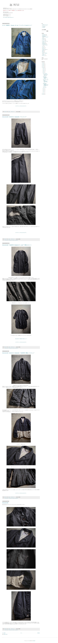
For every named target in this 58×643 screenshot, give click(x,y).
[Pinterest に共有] (19, 111)
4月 (43, 89)
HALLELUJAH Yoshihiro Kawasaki (45, 36)
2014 (43, 94)
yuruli (43, 47)
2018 (43, 65)
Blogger (34, 640)
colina (43, 39)
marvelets (43, 34)
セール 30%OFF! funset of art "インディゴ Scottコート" (17, 25)
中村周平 (43, 54)
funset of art (44, 41)
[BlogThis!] (17, 111)
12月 (44, 68)
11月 (44, 69)
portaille (43, 43)
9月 (43, 71)
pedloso (43, 42)
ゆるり (43, 48)
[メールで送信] (16, 111)
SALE (43, 52)
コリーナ (43, 40)
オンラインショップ (44, 25)
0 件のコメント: (13, 111)
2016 (43, 67)
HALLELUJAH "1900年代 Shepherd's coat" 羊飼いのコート (17, 245)
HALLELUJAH (5, 503)
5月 (43, 88)
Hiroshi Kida (44, 49)
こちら (15, 10)
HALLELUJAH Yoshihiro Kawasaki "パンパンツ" (14, 117)
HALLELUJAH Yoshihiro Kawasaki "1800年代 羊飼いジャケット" (18, 353)
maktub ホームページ (45, 24)
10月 (44, 70)
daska (43, 38)
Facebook (43, 27)
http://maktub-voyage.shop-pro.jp (8, 17)
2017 (43, 66)
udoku (43, 50)
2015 (43, 93)
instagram (43, 26)
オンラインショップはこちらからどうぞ (20, 232)
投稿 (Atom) (5, 634)
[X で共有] (18, 111)
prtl (43, 46)
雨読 (42, 51)
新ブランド (43, 55)
